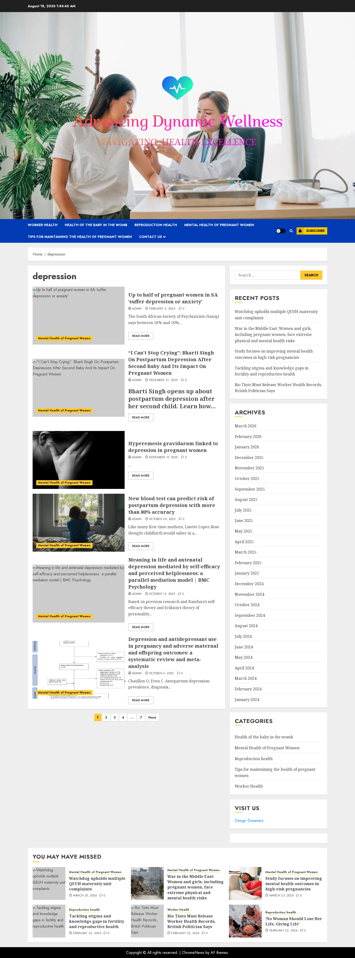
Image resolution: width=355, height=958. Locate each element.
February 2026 (248, 436)
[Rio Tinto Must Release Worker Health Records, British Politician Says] (147, 921)
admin (137, 309)
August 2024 (246, 625)
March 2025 (245, 552)
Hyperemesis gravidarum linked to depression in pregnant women (173, 446)
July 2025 (243, 510)
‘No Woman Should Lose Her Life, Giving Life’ (293, 921)
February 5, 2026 (162, 309)
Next (152, 717)
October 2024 (247, 604)
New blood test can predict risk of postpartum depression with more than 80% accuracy (171, 505)
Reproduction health (156, 224)
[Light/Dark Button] (281, 231)
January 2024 (247, 699)
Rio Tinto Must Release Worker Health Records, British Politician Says (191, 921)
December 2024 (249, 583)
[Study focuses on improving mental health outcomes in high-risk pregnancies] (245, 883)
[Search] (291, 231)
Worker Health (42, 224)
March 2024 (245, 678)
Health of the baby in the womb (96, 224)
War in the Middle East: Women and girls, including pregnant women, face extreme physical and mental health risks (273, 334)
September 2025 (250, 489)
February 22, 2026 (284, 931)
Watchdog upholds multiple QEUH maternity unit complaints (97, 884)
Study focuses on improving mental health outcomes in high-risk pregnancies (293, 884)
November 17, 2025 (163, 457)
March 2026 (245, 426)
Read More (140, 336)
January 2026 (247, 447)
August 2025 (246, 499)
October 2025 (247, 478)
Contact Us (150, 236)
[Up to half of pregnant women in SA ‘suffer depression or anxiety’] (79, 316)
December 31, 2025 (163, 380)
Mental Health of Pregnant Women (219, 224)
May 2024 (243, 657)
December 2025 (249, 457)
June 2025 (244, 520)
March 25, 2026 (85, 896)
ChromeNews (193, 952)
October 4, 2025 (161, 673)
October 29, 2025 (162, 519)
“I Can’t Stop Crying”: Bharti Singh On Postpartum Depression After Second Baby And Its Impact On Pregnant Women (171, 362)
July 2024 (243, 636)
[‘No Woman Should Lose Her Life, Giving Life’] (245, 921)
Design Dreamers (249, 820)
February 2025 (248, 562)
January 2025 (247, 573)
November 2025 (249, 468)
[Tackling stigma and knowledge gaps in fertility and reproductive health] (49, 921)
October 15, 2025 (162, 594)
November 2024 (249, 594)
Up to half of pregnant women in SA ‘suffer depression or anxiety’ (173, 298)
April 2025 (244, 541)
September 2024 (250, 615)
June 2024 (244, 647)
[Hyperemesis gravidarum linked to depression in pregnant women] (79, 460)
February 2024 (248, 689)
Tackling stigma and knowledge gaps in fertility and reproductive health (96, 921)
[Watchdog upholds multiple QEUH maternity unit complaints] (49, 883)
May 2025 (243, 531)
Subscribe (315, 230)
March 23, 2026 (282, 896)
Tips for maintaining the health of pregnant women (80, 236)
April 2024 (244, 668)
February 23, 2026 (87, 933)
